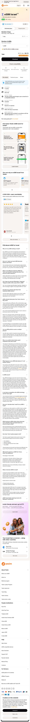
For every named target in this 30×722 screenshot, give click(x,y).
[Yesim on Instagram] (4, 688)
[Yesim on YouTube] (11, 688)
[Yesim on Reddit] (13, 688)
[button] (15, 88)
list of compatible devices (20, 397)
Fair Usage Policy (18, 114)
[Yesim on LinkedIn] (7, 688)
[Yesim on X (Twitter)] (9, 688)
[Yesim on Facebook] (2, 688)
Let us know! (15, 118)
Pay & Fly (20, 368)
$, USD (24, 24)
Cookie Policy (14, 707)
